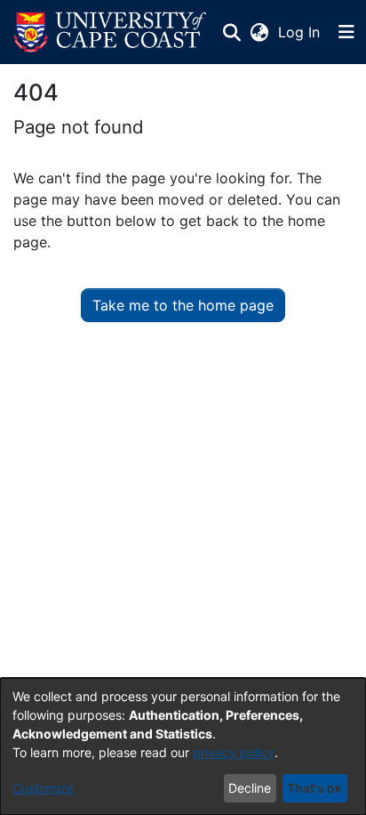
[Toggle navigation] (346, 32)
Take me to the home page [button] (183, 305)
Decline (249, 787)
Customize (43, 787)
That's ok (314, 787)
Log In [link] (300, 32)
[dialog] (183, 746)
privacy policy (233, 752)
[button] (109, 32)
